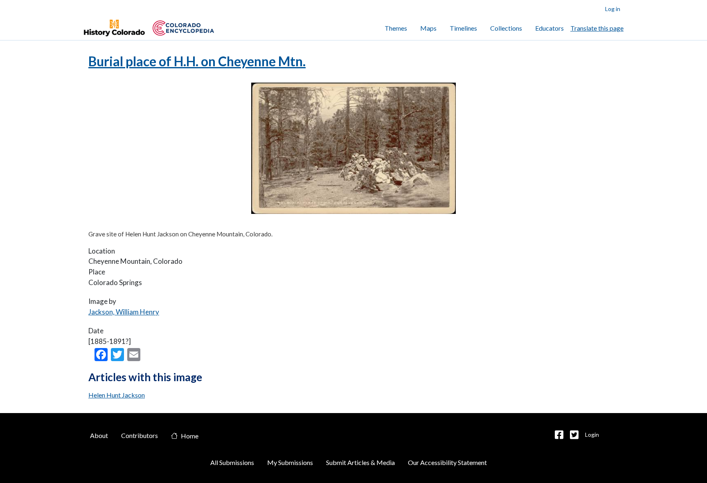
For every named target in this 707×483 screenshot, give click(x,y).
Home (189, 436)
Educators (549, 28)
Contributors (139, 435)
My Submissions (290, 462)
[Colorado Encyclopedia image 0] (114, 28)
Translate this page (597, 28)
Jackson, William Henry (123, 312)
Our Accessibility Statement (447, 462)
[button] (559, 434)
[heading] (183, 28)
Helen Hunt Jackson (116, 395)
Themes (396, 28)
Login (592, 434)
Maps (428, 28)
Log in (612, 8)
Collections (506, 28)
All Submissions (232, 462)
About (99, 435)
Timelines (463, 28)
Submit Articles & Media (360, 462)
